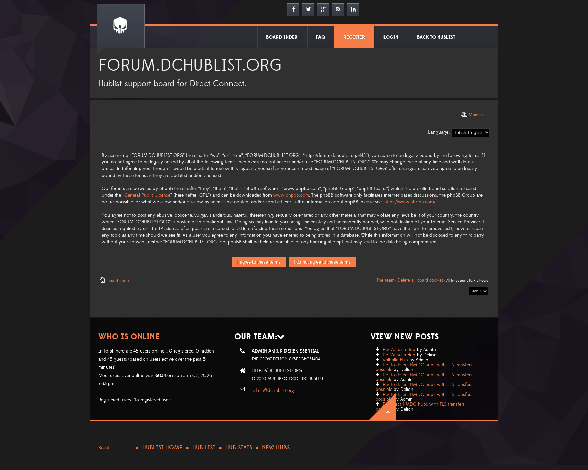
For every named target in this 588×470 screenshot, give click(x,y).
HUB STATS (238, 447)
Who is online (129, 336)
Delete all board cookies (420, 280)
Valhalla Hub (395, 360)
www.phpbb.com (291, 195)
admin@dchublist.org (273, 390)
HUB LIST (203, 447)
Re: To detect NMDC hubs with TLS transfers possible (424, 367)
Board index (118, 280)
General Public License (147, 195)
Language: (439, 132)
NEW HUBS (276, 447)
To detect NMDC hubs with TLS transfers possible (420, 406)
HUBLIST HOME (162, 447)
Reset (103, 448)
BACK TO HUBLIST (436, 37)
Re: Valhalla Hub (399, 350)
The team (385, 280)
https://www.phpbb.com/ (409, 202)
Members (477, 115)
